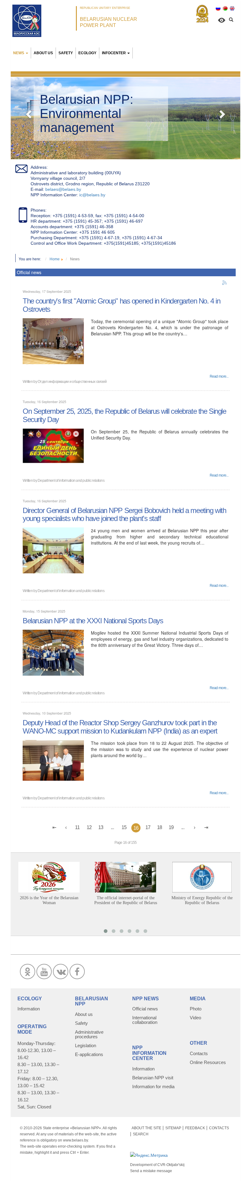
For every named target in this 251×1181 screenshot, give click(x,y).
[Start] (54, 827)
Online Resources (208, 1062)
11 (77, 827)
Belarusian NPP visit (152, 1077)
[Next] (194, 827)
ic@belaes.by (92, 194)
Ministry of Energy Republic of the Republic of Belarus (202, 900)
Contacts (199, 1053)
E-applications (89, 1054)
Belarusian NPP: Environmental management (86, 113)
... (112, 827)
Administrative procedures (89, 1034)
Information (28, 1008)
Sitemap (173, 1128)
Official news (145, 1008)
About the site (146, 1128)
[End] (206, 827)
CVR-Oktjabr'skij (171, 1165)
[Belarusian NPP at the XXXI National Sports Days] (53, 652)
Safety (65, 53)
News (18, 53)
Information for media (153, 1086)
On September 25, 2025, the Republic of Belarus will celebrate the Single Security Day (124, 415)
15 (124, 827)
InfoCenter (114, 53)
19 (171, 827)
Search (140, 1134)
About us (43, 53)
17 (148, 827)
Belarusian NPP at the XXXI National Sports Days (93, 621)
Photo (195, 1008)
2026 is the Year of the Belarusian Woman (49, 900)
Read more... (219, 376)
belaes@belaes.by (63, 189)
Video (195, 1017)
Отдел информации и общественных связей (72, 381)
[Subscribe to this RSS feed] (224, 283)
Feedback (195, 1128)
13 (100, 827)
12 (89, 827)
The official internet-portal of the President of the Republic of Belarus (125, 900)
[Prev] (66, 827)
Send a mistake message (151, 1171)
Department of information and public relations (71, 480)
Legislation (85, 1045)
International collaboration (144, 1020)
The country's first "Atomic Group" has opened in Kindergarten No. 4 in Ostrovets (121, 305)
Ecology (87, 53)
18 (159, 827)
